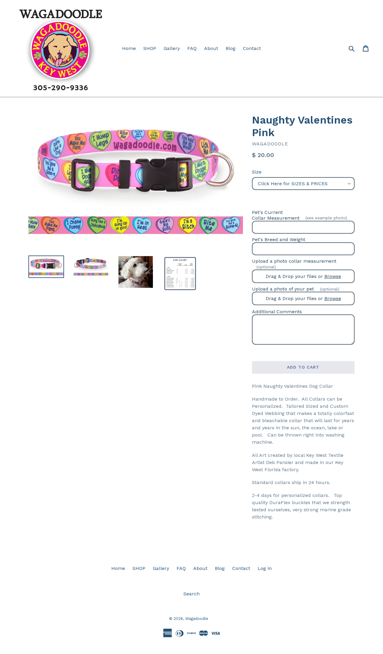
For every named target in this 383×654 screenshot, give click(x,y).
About (211, 48)
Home (129, 48)
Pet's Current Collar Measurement (299, 215)
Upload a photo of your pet (295, 289)
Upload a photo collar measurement (294, 263)
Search (191, 594)
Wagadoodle (196, 618)
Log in (265, 568)
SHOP (149, 48)
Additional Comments (277, 311)
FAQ (192, 48)
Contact (252, 48)
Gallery (172, 48)
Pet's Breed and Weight (278, 239)
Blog (230, 48)
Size (257, 172)
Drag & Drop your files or (303, 276)
